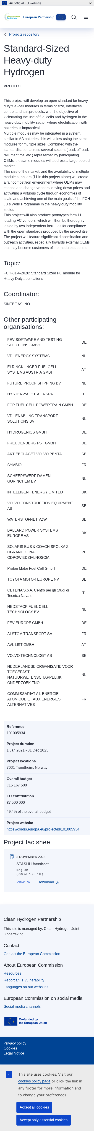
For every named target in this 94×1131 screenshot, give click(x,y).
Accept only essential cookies (44, 1120)
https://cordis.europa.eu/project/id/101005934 (43, 829)
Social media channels (22, 1006)
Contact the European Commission (32, 954)
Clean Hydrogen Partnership (32, 919)
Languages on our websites (26, 987)
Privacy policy (15, 1043)
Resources (12, 973)
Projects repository (24, 34)
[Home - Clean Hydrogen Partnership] (13, 17)
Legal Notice (14, 1053)
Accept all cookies (34, 1107)
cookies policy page (34, 1081)
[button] (23, 882)
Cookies (10, 1048)
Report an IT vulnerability (24, 980)
